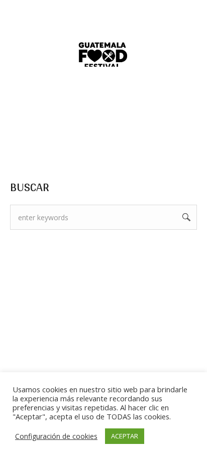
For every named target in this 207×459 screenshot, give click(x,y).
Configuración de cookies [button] (56, 436)
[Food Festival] (103, 58)
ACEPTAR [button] (124, 435)
